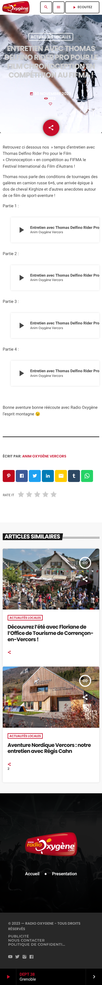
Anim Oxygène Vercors (44, 456)
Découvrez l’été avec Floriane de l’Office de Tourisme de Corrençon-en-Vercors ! (50, 633)
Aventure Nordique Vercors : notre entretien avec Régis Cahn (49, 748)
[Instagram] (24, 957)
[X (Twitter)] (17, 957)
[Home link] (16, 7)
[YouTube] (10, 957)
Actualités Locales (51, 37)
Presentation (64, 873)
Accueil (32, 873)
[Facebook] (31, 957)
